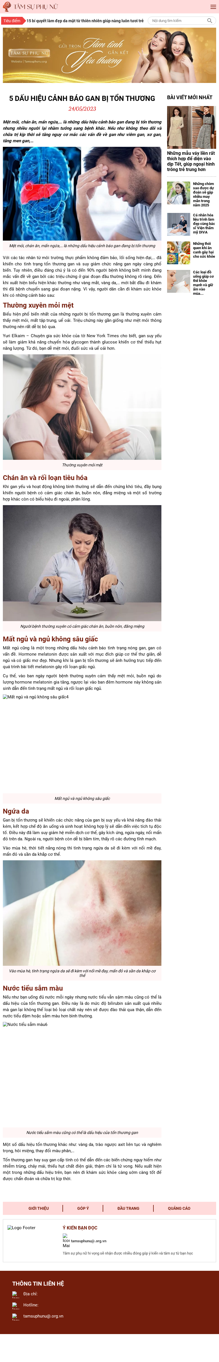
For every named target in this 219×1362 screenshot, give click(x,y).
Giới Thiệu (39, 1208)
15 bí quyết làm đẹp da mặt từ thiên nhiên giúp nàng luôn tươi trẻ (85, 21)
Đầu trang (128, 1208)
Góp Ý (83, 1208)
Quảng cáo (179, 1208)
